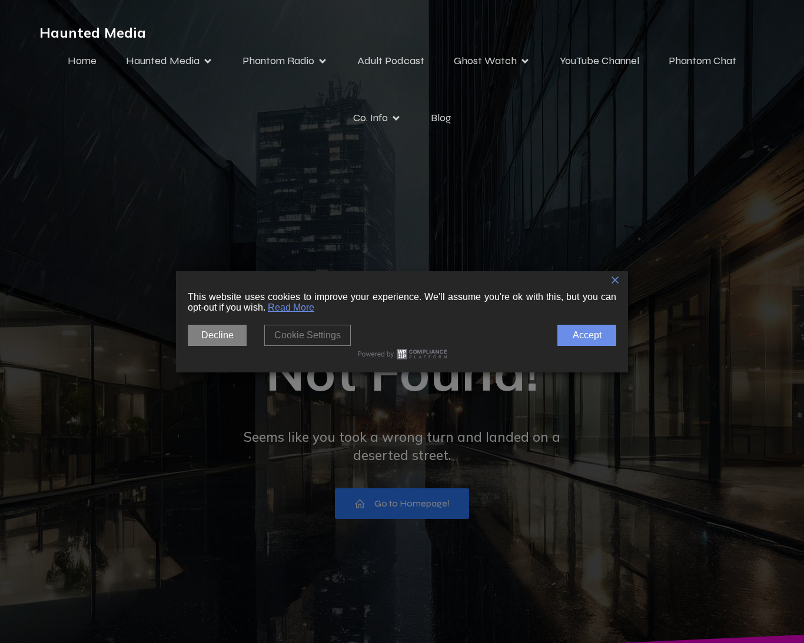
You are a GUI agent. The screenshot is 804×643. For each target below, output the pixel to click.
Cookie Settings (307, 335)
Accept (587, 335)
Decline (217, 335)
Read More (291, 307)
